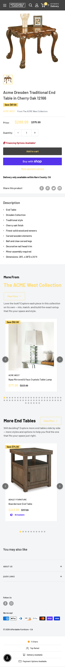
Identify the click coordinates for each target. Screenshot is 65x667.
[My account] (36, 5)
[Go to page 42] (55, 400)
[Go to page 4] (12, 397)
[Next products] (60, 359)
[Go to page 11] (31, 397)
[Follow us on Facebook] (5, 603)
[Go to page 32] (28, 400)
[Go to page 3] (9, 397)
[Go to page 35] (36, 400)
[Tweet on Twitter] (53, 188)
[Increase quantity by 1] (35, 132)
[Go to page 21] (58, 397)
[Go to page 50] (39, 403)
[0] (43, 5)
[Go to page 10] (28, 397)
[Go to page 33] (31, 400)
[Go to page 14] (39, 397)
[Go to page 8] (23, 397)
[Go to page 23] (4, 400)
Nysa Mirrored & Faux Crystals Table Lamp (30, 379)
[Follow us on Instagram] (11, 603)
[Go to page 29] (20, 400)
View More (12, 296)
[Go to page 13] (36, 397)
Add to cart (32, 151)
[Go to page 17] (47, 397)
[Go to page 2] (7, 397)
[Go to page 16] (44, 397)
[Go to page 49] (36, 403)
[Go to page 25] (9, 400)
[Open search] (30, 5)
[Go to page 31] (26, 400)
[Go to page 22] (60, 397)
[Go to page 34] (34, 400)
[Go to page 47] (31, 403)
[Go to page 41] (52, 400)
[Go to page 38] (44, 400)
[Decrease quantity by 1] (18, 132)
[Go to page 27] (15, 400)
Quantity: (8, 132)
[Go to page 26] (12, 400)
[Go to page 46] (28, 403)
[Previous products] (5, 359)
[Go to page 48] (34, 403)
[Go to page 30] (23, 400)
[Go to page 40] (50, 400)
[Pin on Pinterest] (47, 188)
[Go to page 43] (58, 400)
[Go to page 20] (55, 397)
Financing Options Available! (21, 142)
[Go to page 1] (4, 398)
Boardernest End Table (20, 503)
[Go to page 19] (52, 397)
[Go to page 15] (42, 397)
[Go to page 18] (50, 397)
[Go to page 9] (26, 397)
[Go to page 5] (15, 397)
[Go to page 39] (47, 400)
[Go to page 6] (17, 397)
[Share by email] (59, 188)
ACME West (9, 111)
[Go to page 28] (17, 400)
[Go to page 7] (20, 397)
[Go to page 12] (34, 397)
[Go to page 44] (60, 400)
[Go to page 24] (7, 400)
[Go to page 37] (42, 400)
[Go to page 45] (26, 403)
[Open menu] (4, 5)
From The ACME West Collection (32, 111)
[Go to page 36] (39, 400)
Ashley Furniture (18, 499)
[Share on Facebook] (41, 188)
